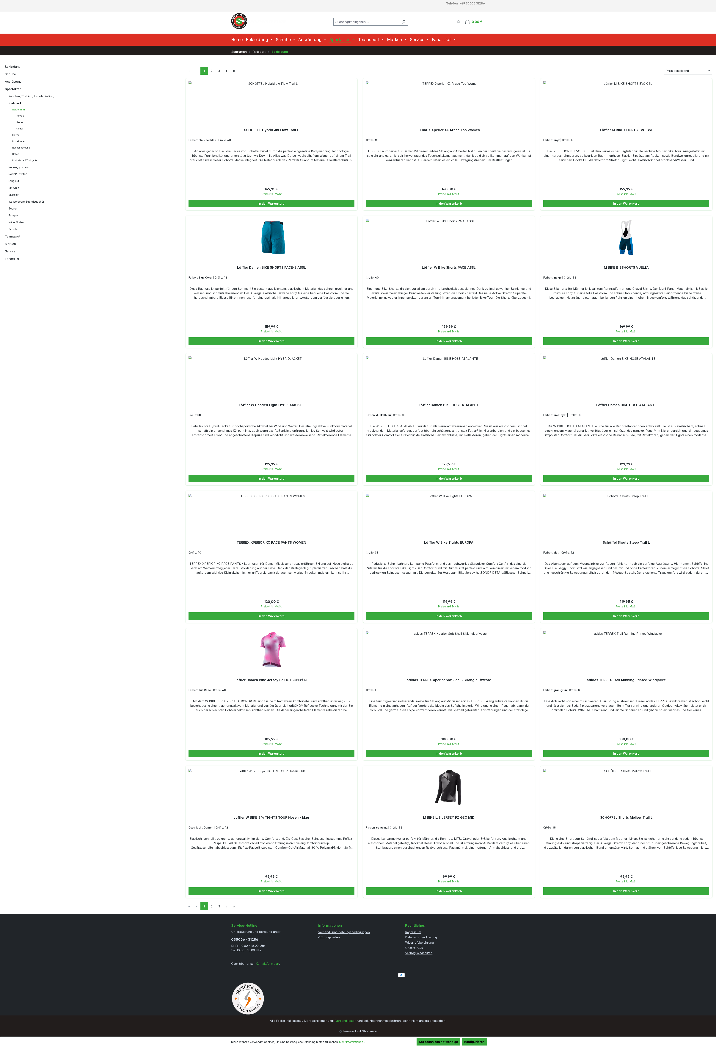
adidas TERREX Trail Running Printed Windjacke (626, 680)
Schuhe (10, 74)
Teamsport (12, 236)
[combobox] (366, 22)
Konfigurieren (474, 1042)
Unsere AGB (414, 948)
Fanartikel (12, 259)
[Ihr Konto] (458, 22)
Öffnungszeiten (329, 937)
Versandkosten (345, 1021)
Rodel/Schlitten (18, 174)
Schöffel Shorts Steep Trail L (626, 542)
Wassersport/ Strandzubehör (26, 201)
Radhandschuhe (21, 147)
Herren (19, 122)
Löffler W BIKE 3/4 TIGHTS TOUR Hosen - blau (271, 817)
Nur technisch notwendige (438, 1042)
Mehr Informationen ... (352, 1041)
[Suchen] (403, 22)
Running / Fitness (19, 167)
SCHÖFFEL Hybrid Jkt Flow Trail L (271, 130)
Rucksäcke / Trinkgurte (24, 160)
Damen (20, 116)
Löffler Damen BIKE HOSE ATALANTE (449, 405)
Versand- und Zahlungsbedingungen (344, 932)
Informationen (330, 925)
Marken (10, 244)
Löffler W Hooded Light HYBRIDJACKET (271, 405)
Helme (16, 135)
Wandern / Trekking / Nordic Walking (31, 96)
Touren (13, 208)
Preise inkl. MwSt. (271, 194)
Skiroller (14, 194)
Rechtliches (415, 925)
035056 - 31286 (244, 939)
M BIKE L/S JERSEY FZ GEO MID (449, 817)
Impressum (413, 932)
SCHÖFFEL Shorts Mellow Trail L (626, 817)
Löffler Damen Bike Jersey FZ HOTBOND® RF (271, 680)
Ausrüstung (13, 81)
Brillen (15, 154)
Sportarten (13, 89)
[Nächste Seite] (226, 71)
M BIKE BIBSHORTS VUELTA (626, 267)
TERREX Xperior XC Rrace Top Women (449, 130)
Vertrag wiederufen (418, 953)
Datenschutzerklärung (421, 937)
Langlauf (14, 180)
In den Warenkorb (271, 203)
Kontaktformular (267, 963)
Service (10, 251)
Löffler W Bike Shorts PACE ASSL (449, 267)
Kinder (19, 128)
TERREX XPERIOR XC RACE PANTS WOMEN (271, 542)
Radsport (15, 103)
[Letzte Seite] (234, 71)
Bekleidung (12, 66)
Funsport (14, 215)
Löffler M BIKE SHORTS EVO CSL (626, 130)
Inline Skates (16, 222)
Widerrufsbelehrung (419, 942)
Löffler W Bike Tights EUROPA (448, 542)
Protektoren (18, 141)
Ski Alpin (14, 187)
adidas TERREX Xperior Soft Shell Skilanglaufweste (449, 680)
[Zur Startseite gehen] (259, 21)
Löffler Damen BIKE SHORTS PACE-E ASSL (271, 267)
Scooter (13, 229)
